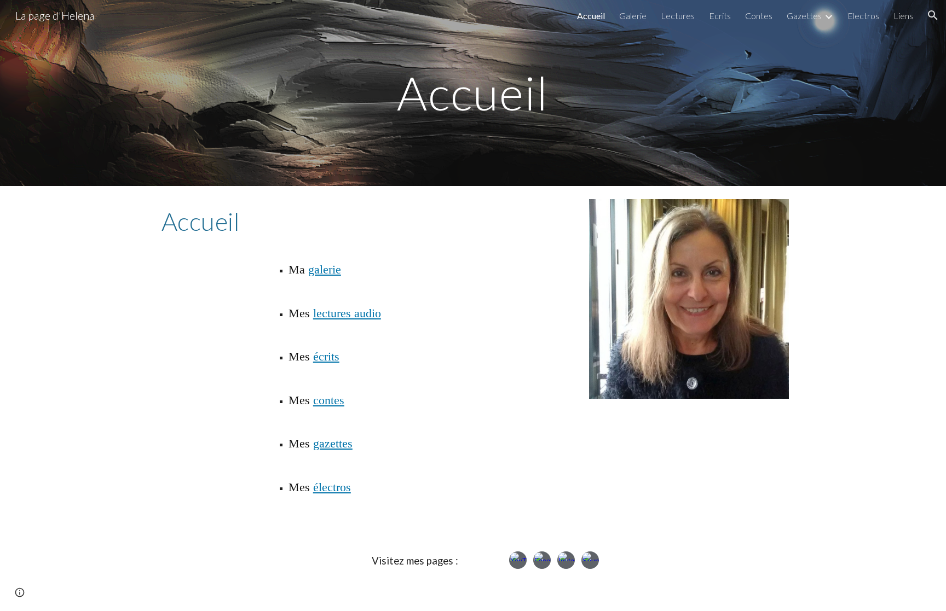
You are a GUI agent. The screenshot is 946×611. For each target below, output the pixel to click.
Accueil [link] (591, 15)
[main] (473, 92)
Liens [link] (903, 15)
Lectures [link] (678, 15)
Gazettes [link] (804, 15)
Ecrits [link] (720, 15)
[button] (933, 15)
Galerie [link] (633, 15)
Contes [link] (758, 15)
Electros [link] (863, 15)
